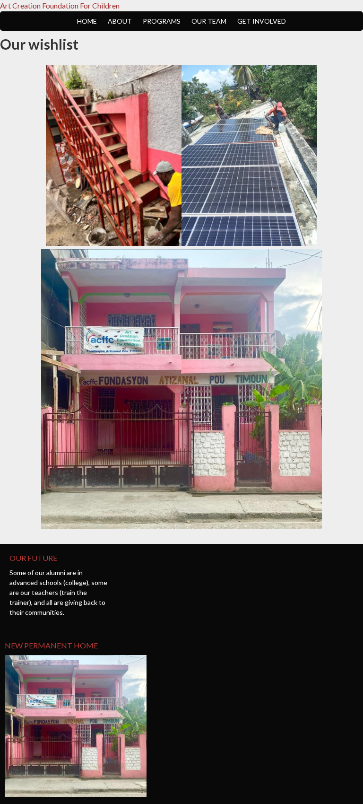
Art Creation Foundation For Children (60, 5)
